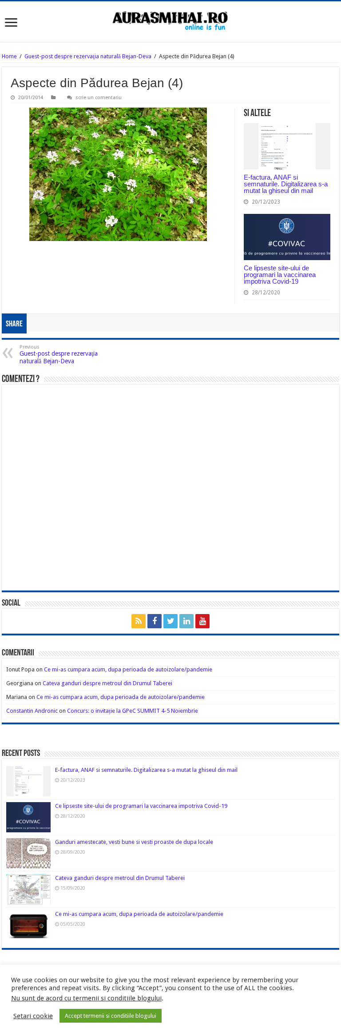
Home (9, 56)
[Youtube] (202, 621)
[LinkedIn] (186, 621)
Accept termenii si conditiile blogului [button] (110, 1015)
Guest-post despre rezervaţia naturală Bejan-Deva (87, 56)
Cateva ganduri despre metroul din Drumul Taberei (107, 683)
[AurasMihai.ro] (170, 21)
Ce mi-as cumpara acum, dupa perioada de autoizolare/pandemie (128, 669)
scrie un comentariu (98, 97)
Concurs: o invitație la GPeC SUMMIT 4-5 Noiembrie (132, 710)
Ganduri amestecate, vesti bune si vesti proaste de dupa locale (134, 842)
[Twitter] (170, 621)
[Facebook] (154, 621)
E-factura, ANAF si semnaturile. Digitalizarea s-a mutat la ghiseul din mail (286, 183)
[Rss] (138, 621)
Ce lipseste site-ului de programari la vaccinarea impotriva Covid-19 (280, 274)
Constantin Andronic (32, 710)
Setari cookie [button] (33, 1016)
